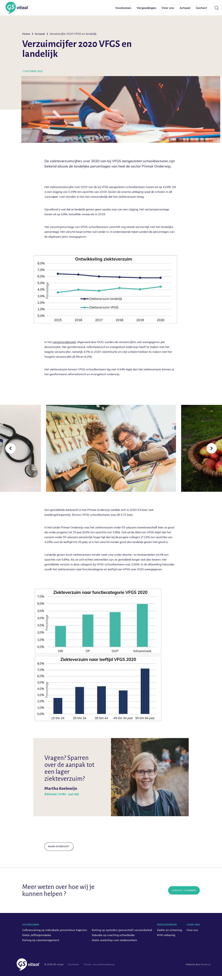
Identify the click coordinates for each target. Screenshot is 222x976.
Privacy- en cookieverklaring (99, 964)
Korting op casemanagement (40, 940)
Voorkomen (123, 8)
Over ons (168, 8)
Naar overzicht (59, 846)
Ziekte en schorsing (169, 930)
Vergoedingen (146, 8)
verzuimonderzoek (64, 342)
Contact (201, 8)
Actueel (185, 8)
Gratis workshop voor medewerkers (114, 940)
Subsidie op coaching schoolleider (113, 935)
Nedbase (206, 964)
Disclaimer (73, 964)
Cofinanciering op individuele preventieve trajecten (54, 930)
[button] (10, 448)
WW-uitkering (166, 935)
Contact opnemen (184, 890)
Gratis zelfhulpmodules (36, 935)
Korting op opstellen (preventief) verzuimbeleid (122, 930)
